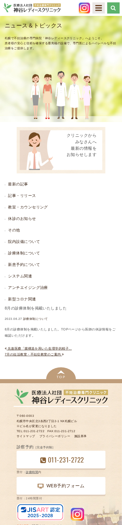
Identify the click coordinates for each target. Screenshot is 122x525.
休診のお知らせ (22, 218)
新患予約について (24, 264)
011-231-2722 (66, 459)
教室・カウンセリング (28, 207)
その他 (14, 230)
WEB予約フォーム (65, 485)
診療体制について (35, 318)
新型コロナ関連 (22, 299)
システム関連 (20, 276)
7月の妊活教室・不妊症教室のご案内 (33, 354)
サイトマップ (26, 436)
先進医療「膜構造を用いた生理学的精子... (39, 348)
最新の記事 (18, 184)
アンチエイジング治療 (28, 287)
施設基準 (80, 436)
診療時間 (32, 472)
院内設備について (24, 241)
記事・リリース (22, 195)
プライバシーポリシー (54, 436)
